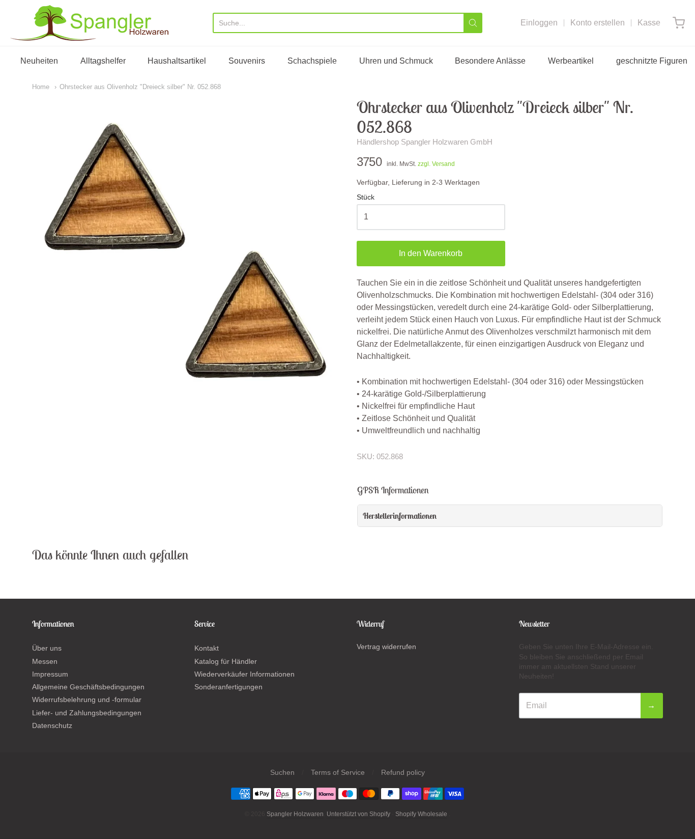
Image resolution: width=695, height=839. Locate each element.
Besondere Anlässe (490, 61)
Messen (44, 661)
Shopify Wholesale (421, 814)
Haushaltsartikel (177, 61)
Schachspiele (312, 61)
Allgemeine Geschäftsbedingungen (88, 687)
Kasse (649, 22)
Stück (365, 197)
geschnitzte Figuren (651, 61)
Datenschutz (52, 725)
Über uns (47, 648)
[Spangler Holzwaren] (89, 23)
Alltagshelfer (103, 61)
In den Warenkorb (430, 253)
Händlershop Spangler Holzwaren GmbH (425, 141)
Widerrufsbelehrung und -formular (86, 699)
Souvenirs (246, 61)
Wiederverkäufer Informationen (244, 674)
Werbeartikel (571, 61)
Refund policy (403, 772)
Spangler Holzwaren (295, 814)
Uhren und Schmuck (396, 61)
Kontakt (206, 648)
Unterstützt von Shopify (358, 814)
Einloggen (539, 22)
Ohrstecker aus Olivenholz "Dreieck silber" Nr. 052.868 (140, 87)
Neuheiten (39, 61)
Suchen (282, 772)
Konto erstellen (597, 22)
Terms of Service (338, 772)
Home (40, 87)
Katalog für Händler (225, 661)
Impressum (50, 674)
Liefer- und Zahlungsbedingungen (86, 713)
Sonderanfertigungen (228, 687)
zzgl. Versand (436, 163)
